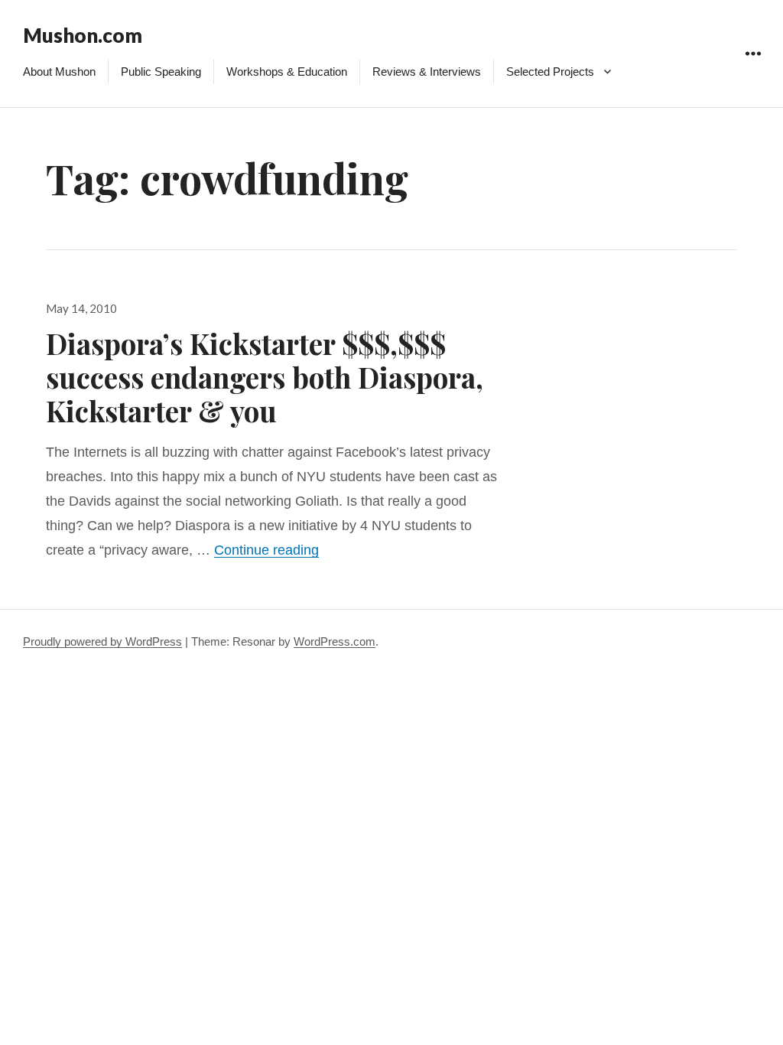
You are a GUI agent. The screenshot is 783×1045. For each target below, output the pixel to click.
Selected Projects (550, 71)
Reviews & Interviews (426, 71)
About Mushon (59, 71)
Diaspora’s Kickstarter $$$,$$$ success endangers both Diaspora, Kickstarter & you (264, 376)
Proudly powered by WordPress (102, 641)
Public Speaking (161, 71)
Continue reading (266, 550)
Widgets (753, 71)
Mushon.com (82, 35)
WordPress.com (334, 641)
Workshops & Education (286, 71)
